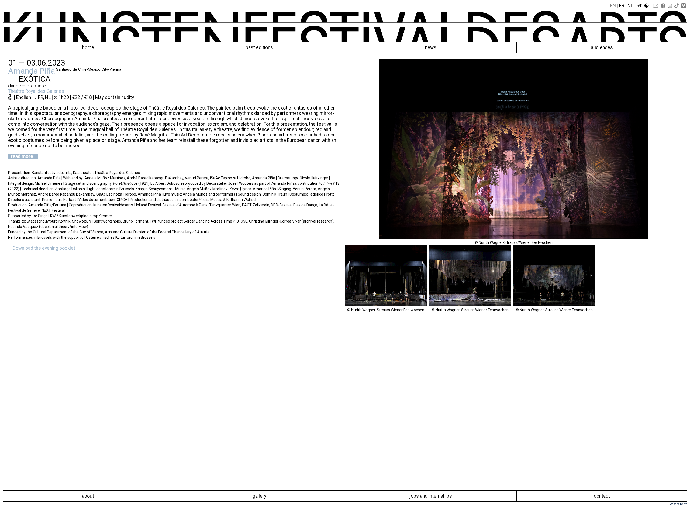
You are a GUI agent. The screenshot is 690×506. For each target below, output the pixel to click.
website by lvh (678, 503)
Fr (621, 5)
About (88, 496)
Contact (602, 496)
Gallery (259, 496)
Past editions (259, 47)
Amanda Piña (31, 71)
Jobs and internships (430, 496)
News (430, 47)
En (613, 5)
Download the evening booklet (44, 248)
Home (88, 47)
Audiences (602, 47)
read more (22, 156)
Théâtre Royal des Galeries (36, 91)
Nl (630, 5)
